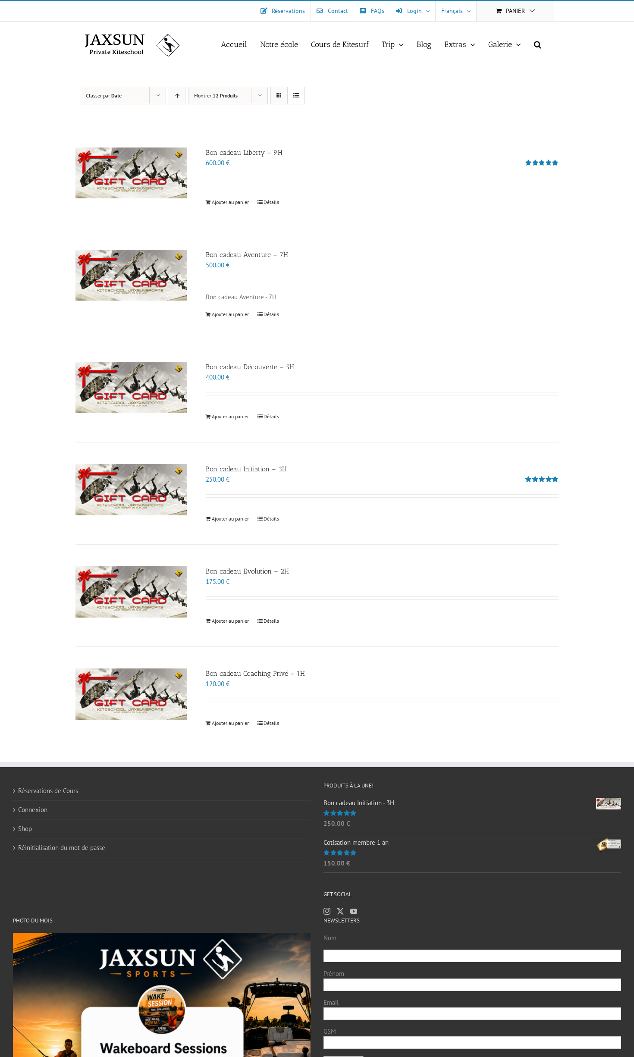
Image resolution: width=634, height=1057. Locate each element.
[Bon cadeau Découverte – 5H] (131, 387)
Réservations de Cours (48, 791)
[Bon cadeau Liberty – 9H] (131, 172)
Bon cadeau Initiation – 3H (246, 469)
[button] (537, 44)
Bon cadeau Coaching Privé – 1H (255, 673)
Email (331, 1002)
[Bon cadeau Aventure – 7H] (131, 275)
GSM (329, 1031)
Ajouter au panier (230, 202)
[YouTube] (353, 911)
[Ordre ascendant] (177, 95)
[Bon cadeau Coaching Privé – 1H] (131, 693)
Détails (271, 202)
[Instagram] (326, 911)
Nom (329, 938)
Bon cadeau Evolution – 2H (247, 571)
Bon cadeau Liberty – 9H (244, 152)
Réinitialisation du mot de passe (61, 848)
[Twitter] (340, 911)
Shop (25, 829)
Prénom (333, 973)
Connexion (32, 810)
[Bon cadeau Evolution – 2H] (131, 591)
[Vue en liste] (296, 95)
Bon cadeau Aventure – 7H (247, 255)
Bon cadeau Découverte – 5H (250, 367)
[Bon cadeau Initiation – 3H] (131, 489)
